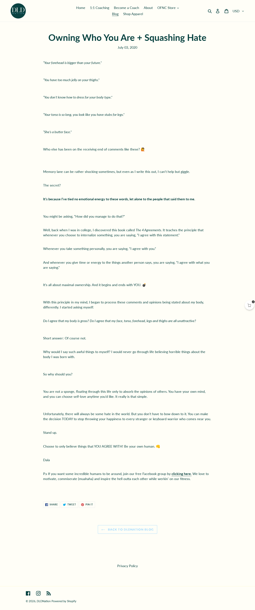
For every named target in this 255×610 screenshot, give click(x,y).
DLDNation (44, 601)
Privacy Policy (127, 566)
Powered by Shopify (64, 601)
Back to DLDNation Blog (130, 529)
